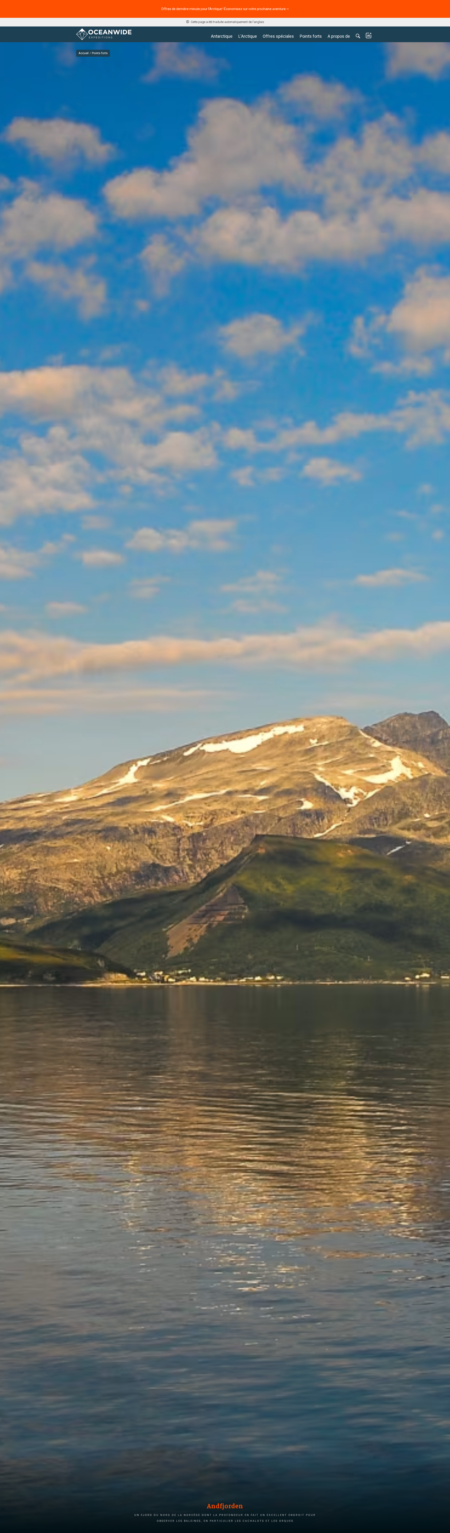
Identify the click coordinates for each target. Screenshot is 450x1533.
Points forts (311, 36)
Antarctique (221, 36)
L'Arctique (247, 36)
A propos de (339, 36)
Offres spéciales (278, 36)
